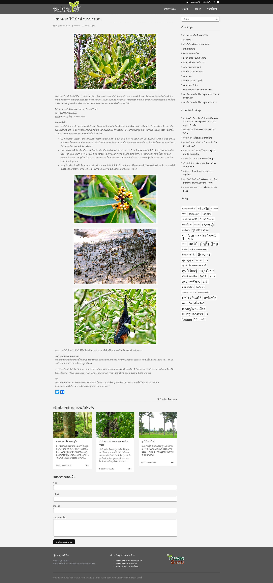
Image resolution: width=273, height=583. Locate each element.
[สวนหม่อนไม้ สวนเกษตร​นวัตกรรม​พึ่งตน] (67, 2)
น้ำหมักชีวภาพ (207, 219)
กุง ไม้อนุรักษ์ (148, 441)
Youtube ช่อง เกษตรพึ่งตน (127, 566)
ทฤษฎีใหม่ (207, 213)
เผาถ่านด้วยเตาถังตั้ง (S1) (194, 62)
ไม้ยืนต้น (87, 25)
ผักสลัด (184, 249)
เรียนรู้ (198, 8)
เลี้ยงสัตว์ (199, 303)
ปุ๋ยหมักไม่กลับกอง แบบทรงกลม (196, 44)
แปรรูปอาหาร (192, 314)
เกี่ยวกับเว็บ (207, 2)
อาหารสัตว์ (188, 287)
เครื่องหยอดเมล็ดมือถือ (202, 137)
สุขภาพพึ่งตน (191, 281)
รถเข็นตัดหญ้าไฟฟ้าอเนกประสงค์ (197, 89)
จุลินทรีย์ (203, 208)
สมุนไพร (206, 270)
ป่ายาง (184, 244)
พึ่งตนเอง (204, 254)
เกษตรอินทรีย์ (192, 297)
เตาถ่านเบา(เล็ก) (190, 85)
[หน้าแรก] (187, 2)
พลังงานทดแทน (199, 249)
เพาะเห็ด (187, 303)
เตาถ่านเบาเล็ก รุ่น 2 (192, 66)
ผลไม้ (193, 243)
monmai (77, 25)
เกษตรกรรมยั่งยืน (189, 292)
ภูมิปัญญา (187, 260)
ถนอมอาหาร (194, 213)
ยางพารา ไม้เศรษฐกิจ (66, 441)
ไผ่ (206, 313)
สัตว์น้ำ (203, 276)
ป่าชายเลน (172, 399)
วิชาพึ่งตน (212, 8)
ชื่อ (55, 482)
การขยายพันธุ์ (189, 208)
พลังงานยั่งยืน (188, 254)
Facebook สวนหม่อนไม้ (126, 563)
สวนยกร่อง (188, 39)
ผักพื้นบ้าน (209, 243)
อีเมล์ (56, 494)
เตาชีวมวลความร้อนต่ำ (193, 71)
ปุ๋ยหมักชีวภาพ (200, 230)
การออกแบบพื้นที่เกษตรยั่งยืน (195, 35)
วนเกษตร (198, 260)
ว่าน (206, 260)
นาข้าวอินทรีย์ (189, 219)
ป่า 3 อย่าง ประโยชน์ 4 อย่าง (199, 237)
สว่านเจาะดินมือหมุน (205, 158)
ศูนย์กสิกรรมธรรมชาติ (194, 265)
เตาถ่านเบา (188, 76)
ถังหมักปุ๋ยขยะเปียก (191, 53)
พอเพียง (186, 8)
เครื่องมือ (210, 297)
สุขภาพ (212, 276)
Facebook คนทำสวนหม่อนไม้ (129, 560)
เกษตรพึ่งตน (170, 8)
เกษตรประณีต (203, 292)
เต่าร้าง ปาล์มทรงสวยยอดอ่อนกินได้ (114, 443)
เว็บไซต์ (56, 505)
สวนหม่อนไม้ (195, 2)
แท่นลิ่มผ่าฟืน (189, 48)
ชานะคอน (214, 208)
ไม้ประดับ (199, 319)
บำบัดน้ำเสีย (187, 224)
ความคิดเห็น (59, 517)
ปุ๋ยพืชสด (186, 229)
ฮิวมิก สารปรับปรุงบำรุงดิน (194, 57)
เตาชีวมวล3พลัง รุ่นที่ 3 (193, 80)
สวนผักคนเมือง (189, 276)
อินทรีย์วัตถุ (200, 287)
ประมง (196, 224)
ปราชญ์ (208, 224)
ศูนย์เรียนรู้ (189, 270)
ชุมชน (184, 214)
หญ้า (205, 281)
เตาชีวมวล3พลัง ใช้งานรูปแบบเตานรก (200, 102)
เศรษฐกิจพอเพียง (193, 308)
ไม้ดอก (187, 319)
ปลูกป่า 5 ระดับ (189, 125)
